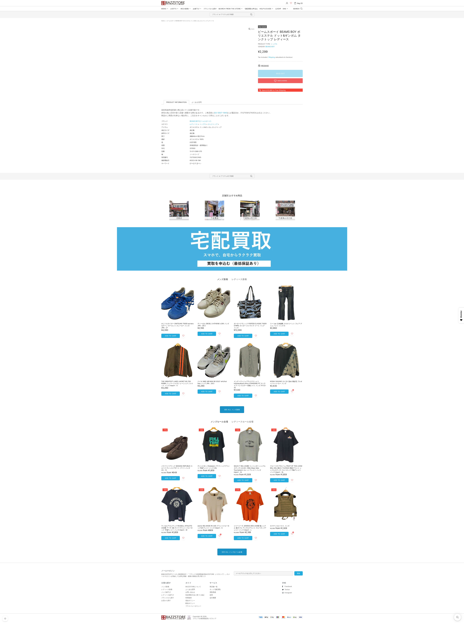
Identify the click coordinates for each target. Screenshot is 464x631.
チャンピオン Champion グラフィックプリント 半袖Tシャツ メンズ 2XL (214, 467)
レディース (194, 124)
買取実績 (213, 592)
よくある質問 (190, 589)
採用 (211, 595)
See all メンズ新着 (232, 410)
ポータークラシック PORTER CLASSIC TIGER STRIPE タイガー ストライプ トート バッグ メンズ (250, 326)
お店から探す (166, 600)
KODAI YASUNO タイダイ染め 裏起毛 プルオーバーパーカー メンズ (286, 382)
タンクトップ (212, 124)
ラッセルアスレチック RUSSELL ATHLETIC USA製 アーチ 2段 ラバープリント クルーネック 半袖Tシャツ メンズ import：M (177, 528)
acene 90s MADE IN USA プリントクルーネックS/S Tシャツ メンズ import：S (213, 527)
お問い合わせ (190, 592)
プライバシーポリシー (193, 606)
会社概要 (213, 598)
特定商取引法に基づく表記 (194, 595)
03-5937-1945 (220, 113)
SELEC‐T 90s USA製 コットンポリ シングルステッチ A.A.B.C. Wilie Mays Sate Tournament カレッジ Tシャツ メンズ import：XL (249, 469)
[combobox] (232, 14)
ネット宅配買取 (215, 589)
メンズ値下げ (166, 592)
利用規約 (188, 598)
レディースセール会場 (242, 421)
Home (163, 20)
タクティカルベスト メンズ (279, 526)
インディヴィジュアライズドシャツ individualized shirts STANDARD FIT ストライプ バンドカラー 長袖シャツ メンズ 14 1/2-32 (250, 384)
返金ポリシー (190, 600)
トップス (274, 44)
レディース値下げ (167, 595)
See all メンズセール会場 (232, 552)
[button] (457, 617)
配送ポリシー (190, 603)
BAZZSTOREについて (193, 587)
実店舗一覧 (214, 587)
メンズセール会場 (219, 421)
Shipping (271, 57)
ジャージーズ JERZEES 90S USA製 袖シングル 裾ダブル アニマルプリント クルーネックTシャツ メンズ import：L (250, 528)
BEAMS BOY (270, 47)
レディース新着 (239, 279)
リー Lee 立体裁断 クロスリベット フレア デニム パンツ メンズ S (286, 325)
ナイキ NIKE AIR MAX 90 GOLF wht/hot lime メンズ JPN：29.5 (212, 382)
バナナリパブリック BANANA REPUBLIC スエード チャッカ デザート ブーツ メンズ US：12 (176, 468)
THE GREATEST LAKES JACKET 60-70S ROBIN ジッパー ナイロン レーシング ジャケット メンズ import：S (177, 383)
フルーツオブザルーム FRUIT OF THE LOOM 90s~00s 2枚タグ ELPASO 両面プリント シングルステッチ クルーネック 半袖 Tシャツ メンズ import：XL (286, 469)
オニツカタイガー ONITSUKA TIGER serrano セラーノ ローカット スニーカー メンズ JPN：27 (177, 326)
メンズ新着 (222, 279)
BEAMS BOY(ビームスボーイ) (200, 121)
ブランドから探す (167, 598)
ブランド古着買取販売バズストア (173, 3)
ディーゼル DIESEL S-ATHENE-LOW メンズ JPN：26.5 (213, 325)
